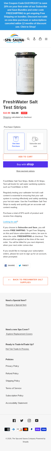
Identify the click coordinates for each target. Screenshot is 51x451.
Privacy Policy (12, 366)
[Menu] (46, 39)
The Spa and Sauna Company (24, 439)
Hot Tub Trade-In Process (17, 349)
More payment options (25, 171)
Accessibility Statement (16, 403)
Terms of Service (13, 388)
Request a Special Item (16, 305)
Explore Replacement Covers (19, 334)
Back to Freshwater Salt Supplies (27, 281)
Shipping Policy (13, 381)
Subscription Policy (14, 395)
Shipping (7, 117)
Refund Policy (12, 373)
